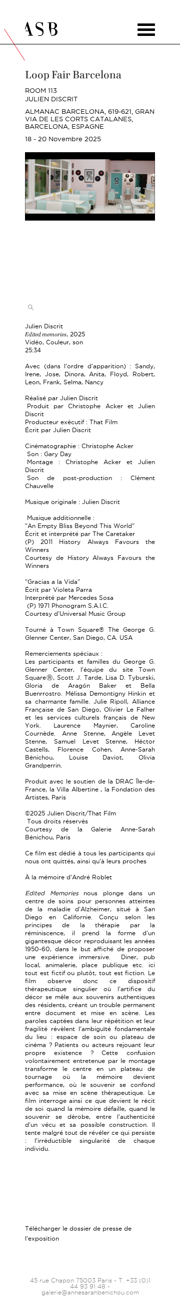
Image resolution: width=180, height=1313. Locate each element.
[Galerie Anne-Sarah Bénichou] (90, 29)
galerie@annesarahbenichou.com (90, 1292)
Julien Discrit (51, 98)
